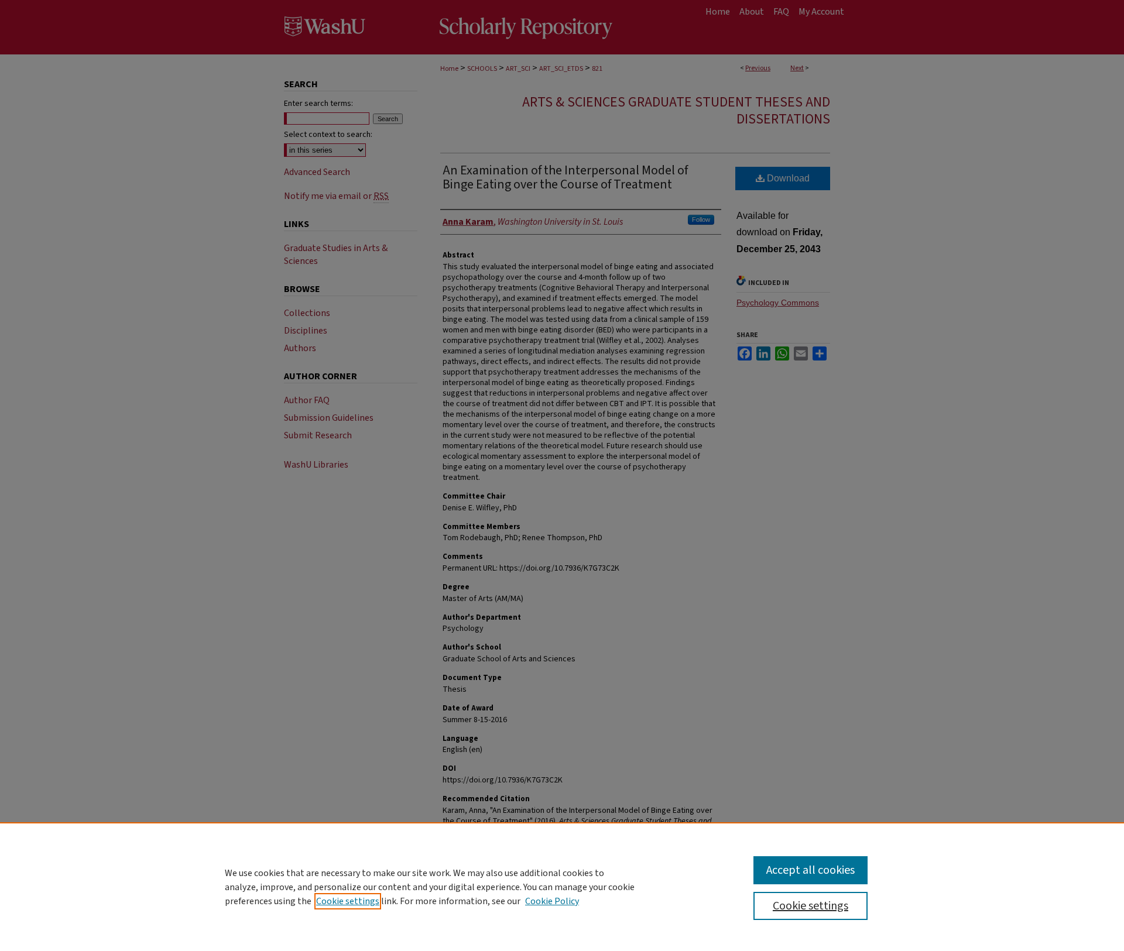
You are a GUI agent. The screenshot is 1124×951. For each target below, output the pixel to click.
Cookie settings (347, 901)
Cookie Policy (552, 901)
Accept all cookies (810, 870)
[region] (562, 886)
